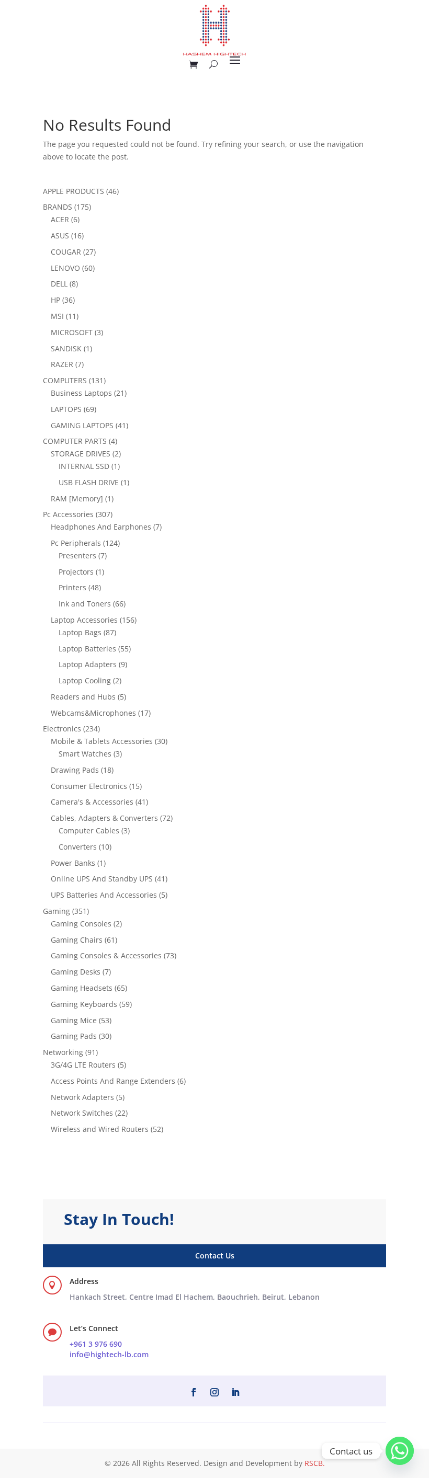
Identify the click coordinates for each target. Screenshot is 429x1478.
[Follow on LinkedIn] (235, 1392)
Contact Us (214, 1256)
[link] (195, 1297)
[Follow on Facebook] (193, 1392)
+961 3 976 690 (96, 1344)
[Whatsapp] (400, 1451)
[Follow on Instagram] (214, 1392)
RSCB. (314, 1463)
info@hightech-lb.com (109, 1354)
